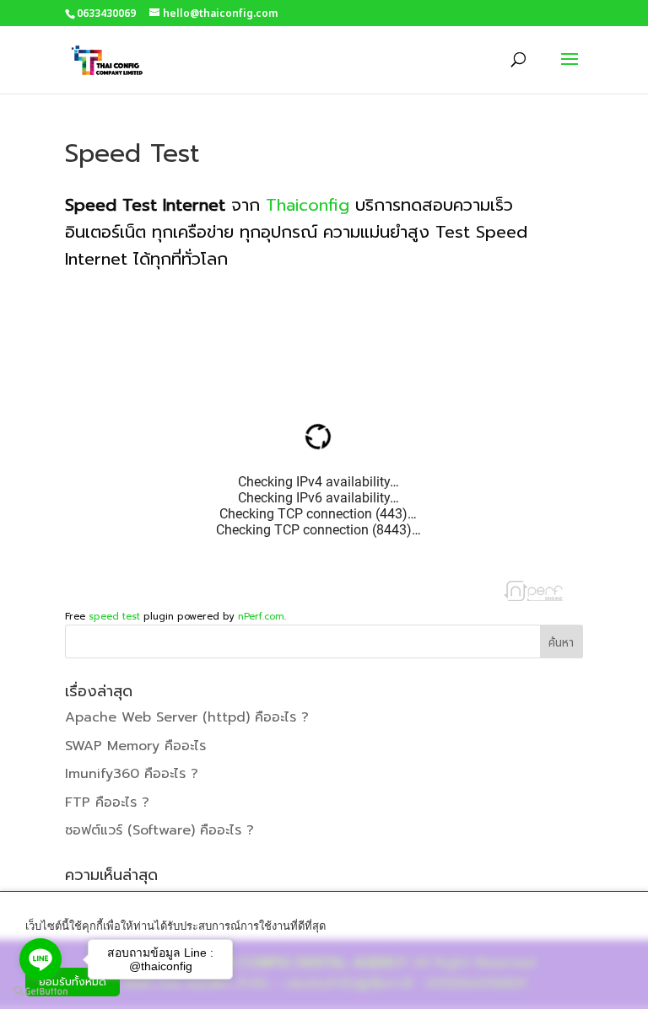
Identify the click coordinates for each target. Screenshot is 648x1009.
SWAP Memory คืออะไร (135, 746)
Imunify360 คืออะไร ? (131, 774)
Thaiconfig (307, 204)
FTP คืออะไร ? (107, 802)
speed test (114, 616)
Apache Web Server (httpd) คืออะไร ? (187, 717)
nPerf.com (261, 616)
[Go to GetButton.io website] (41, 991)
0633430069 (106, 13)
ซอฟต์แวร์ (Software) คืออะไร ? (159, 830)
